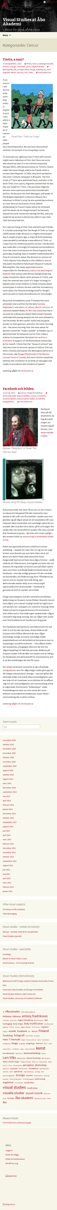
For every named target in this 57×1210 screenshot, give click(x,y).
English (5, 1031)
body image (18, 1023)
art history (13, 1020)
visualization (29, 1082)
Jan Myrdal (15, 1049)
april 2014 (7, 800)
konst (40, 1048)
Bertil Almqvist (38, 1020)
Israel (50, 1044)
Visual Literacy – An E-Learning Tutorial (18, 963)
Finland (44, 1031)
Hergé (32, 69)
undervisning (40, 1079)
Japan (22, 1049)
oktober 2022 (8, 744)
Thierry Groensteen (15, 1079)
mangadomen (8, 401)
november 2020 (9, 753)
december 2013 (9, 813)
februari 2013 (8, 844)
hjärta (39, 1040)
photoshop (40, 1065)
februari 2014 (8, 805)
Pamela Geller (17, 1065)
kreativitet (40, 398)
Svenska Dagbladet (9, 1076)
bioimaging (7, 1023)
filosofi (34, 1031)
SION (11, 1072)
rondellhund (33, 1068)
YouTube (10, 1098)
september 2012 (9, 861)
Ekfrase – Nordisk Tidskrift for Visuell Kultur (20, 932)
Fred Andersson (44, 72)
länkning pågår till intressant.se (18, 703)
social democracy (29, 1072)
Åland (49, 1098)
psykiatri (14, 1068)
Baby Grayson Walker (21, 396)
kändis (44, 1053)
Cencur (35, 63)
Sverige (13, 66)
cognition (5, 1027)
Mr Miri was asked (34, 310)
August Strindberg (25, 1020)
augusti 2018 (8, 770)
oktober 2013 (8, 818)
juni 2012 (6, 869)
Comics (12, 1027)
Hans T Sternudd (11, 1039)
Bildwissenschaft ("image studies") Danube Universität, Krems (28, 981)
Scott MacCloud (44, 1069)
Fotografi (30, 393)
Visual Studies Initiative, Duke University (19, 994)
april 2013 (7, 835)
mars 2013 (7, 839)
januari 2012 (7, 891)
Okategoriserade (46, 63)
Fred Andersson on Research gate (17, 1122)
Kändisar (39, 393)
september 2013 (9, 822)
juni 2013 (6, 831)
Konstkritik (19, 1053)
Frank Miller (29, 1036)
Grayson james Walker (26, 398)
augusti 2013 (8, 826)
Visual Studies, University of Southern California (22, 998)
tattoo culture (38, 1076)
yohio (4, 1098)
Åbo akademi (24, 1098)
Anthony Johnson (12, 1016)
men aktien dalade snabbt (47, 432)
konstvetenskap (32, 1053)
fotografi (19, 1035)
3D (3, 1012)
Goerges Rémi (23, 69)
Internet (39, 1043)
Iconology (7, 954)
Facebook (41, 396)
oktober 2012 (8, 856)
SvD (26, 72)
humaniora (45, 1040)
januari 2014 (7, 809)
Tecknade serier (23, 66)
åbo (5, 1102)
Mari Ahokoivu (46, 1058)
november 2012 (9, 852)
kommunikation (30, 1049)
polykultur (6, 1069)
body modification (33, 1023)
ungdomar (8, 1082)
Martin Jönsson (17, 72)
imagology (30, 1043)
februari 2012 (8, 887)
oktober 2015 (8, 774)
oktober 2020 (8, 757)
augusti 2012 (8, 865)
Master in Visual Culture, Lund (15, 958)
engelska (45, 1027)
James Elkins (7, 1049)
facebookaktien (9, 398)
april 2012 (7, 878)
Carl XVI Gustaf (48, 1024)
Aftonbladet (12, 1011)
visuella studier (13, 1093)
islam (45, 1044)
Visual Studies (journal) (12, 936)
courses (17, 1027)
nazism (5, 1065)
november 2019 (9, 761)
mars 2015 (7, 783)
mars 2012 (7, 882)
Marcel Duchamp (34, 1058)
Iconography (6, 1044)
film (29, 1031)
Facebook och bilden (18, 389)
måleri (50, 1062)
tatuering (46, 1076)
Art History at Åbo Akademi (14, 909)
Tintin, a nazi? (13, 59)
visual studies (14, 1087)
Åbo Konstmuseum (40, 1098)
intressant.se (27, 370)
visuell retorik (34, 1093)
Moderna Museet (26, 1062)
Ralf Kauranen (23, 1069)
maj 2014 (6, 796)
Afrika (28, 63)
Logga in (9, 1150)
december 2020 (9, 749)
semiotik (5, 1072)
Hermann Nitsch (31, 1040)
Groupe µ (37, 1036)
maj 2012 (6, 874)
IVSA (4, 985)
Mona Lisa (35, 1062)
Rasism (6, 66)
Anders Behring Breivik (28, 1012)
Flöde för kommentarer (15, 1159)
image (14, 1043)
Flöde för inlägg (12, 1154)
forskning (8, 1035)
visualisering (19, 1083)
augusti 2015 (8, 779)
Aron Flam (6, 1020)
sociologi (37, 1072)
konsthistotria (8, 1053)
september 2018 (9, 766)
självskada (18, 1071)
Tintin (30, 72)
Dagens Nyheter (26, 1027)
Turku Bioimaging (10, 913)
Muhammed (43, 1062)
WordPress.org (12, 1163)
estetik (12, 1031)
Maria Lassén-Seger (11, 1061)
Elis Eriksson (36, 1027)
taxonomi (6, 1079)
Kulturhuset (41, 69)
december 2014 (9, 787)
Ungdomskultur (37, 66)
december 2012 (9, 848)
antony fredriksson (35, 1016)
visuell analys (32, 1088)
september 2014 (9, 792)
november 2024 (9, 740)
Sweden (29, 1075)
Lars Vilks (9, 1057)
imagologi (22, 1044)
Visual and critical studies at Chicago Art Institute (23, 989)
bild (46, 1020)
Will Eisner (47, 1094)
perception (28, 1065)
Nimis (10, 1065)
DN (15, 69)
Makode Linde (21, 1058)
